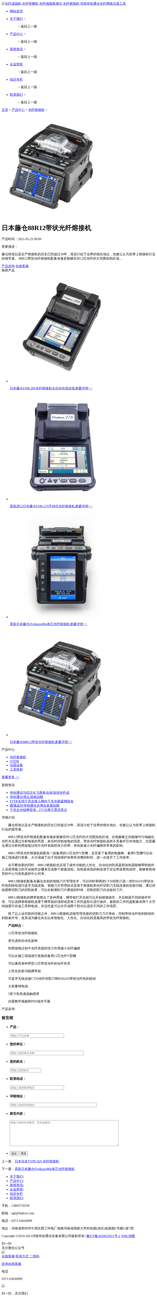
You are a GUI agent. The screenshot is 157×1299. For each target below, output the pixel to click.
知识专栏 (16, 79)
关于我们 (16, 19)
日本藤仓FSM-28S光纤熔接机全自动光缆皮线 (42, 388)
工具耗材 (16, 769)
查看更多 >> (10, 777)
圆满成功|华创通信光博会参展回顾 (34, 805)
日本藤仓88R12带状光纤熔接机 (32, 742)
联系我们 (16, 94)
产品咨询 (8, 266)
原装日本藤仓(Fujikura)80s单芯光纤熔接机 (40, 624)
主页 (5, 110)
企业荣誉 (16, 64)
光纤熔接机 (36, 110)
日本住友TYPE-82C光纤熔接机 (37, 1161)
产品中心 (16, 34)
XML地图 (128, 1236)
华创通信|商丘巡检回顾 (26, 797)
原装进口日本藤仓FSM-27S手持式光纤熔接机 (42, 506)
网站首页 (16, 11)
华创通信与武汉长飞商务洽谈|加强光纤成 (39, 792)
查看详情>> (83, 388)
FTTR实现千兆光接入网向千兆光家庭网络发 (42, 801)
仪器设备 (16, 765)
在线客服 (22, 266)
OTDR (14, 761)
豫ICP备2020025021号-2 (103, 1236)
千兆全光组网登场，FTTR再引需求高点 (38, 810)
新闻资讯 (16, 49)
